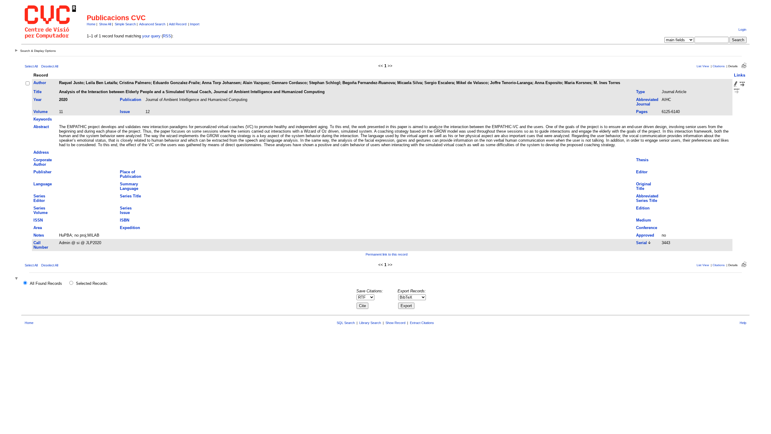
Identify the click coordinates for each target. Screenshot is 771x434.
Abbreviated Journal (647, 101)
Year (37, 99)
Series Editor (39, 198)
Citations (719, 66)
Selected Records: (92, 283)
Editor (642, 172)
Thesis (642, 160)
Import (194, 24)
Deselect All (49, 66)
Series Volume (40, 210)
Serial (641, 243)
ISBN (124, 220)
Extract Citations (422, 323)
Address (41, 152)
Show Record (395, 323)
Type (640, 92)
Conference (646, 227)
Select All (31, 66)
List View (703, 66)
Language (42, 184)
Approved (645, 235)
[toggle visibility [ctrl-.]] (17, 279)
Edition (643, 208)
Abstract (41, 126)
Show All (105, 24)
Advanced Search (152, 24)
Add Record (177, 24)
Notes (38, 235)
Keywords (42, 119)
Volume (40, 111)
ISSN (38, 220)
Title (37, 92)
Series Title (130, 196)
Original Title (643, 186)
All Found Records (46, 283)
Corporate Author (42, 162)
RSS (167, 36)
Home (91, 24)
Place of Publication (130, 174)
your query (151, 36)
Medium (643, 220)
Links (739, 75)
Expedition (130, 227)
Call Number (40, 245)
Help (743, 323)
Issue (125, 111)
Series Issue (126, 210)
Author (39, 82)
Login (742, 29)
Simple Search (125, 24)
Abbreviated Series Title (647, 198)
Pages (642, 111)
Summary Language (129, 186)
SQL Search (346, 323)
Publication (130, 99)
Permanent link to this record (386, 254)
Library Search (370, 323)
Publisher (42, 172)
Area (37, 227)
